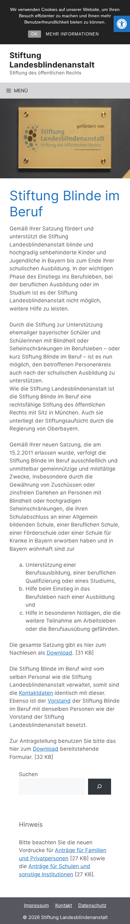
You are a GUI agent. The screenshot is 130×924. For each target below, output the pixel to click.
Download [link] (59, 653)
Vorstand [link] (59, 701)
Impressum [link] (36, 905)
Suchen (28, 774)
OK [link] (34, 34)
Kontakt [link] (63, 905)
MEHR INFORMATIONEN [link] (72, 34)
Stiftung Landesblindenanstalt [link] (52, 60)
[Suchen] (99, 787)
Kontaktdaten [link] (36, 693)
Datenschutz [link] (92, 905)
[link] (122, 24)
